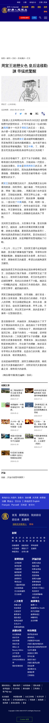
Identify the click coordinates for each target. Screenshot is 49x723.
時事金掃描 (36, 569)
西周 (6, 128)
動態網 (40, 700)
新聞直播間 (25, 18)
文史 (14, 58)
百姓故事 (30, 666)
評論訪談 (36, 559)
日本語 (24, 505)
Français (6, 505)
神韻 (18, 2)
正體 (40, 2)
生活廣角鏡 (16, 634)
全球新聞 (17, 563)
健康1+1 (34, 605)
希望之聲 (6, 700)
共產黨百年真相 (33, 641)
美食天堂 (15, 644)
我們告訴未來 (32, 634)
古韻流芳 (17, 611)
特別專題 (31, 630)
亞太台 (18, 501)
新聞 (14, 533)
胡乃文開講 (35, 611)
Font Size (37, 113)
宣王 (21, 139)
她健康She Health (38, 608)
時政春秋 (35, 572)
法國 (4, 501)
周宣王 (25, 128)
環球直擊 (17, 566)
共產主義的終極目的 (35, 644)
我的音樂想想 (17, 666)
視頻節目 (36, 515)
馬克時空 (35, 591)
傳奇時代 (30, 637)
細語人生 (35, 597)
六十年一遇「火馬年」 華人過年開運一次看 (17, 424)
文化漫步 (21, 58)
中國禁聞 (17, 569)
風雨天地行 (31, 660)
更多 (24, 703)
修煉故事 (30, 672)
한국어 (32, 505)
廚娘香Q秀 (16, 656)
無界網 (5, 703)
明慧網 (32, 700)
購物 (31, 524)
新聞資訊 (24, 515)
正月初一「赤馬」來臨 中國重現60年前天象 (40, 424)
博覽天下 (25, 548)
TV (35, 18)
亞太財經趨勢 (19, 591)
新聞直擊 (17, 575)
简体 (45, 2)
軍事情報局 (36, 582)
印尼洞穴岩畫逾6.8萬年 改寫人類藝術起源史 (17, 455)
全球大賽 (25, 552)
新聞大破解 (36, 579)
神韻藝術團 (17, 697)
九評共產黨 (31, 650)
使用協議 (6, 689)
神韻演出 (15, 552)
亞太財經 (17, 594)
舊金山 (10, 501)
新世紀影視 (15, 703)
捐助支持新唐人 (20, 524)
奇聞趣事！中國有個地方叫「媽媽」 (17, 407)
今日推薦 (15, 548)
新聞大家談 (36, 563)
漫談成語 (17, 617)
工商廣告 (30, 675)
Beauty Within (17, 650)
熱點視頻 (25, 545)
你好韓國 (15, 641)
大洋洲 (35, 498)
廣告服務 (26, 689)
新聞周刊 (17, 579)
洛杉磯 (28, 498)
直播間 (25, 519)
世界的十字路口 (38, 588)
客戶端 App (7, 692)
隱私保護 (36, 685)
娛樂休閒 (16, 630)
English (36, 501)
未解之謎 (17, 605)
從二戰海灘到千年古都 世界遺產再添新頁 (17, 393)
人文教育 (18, 601)
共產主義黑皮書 (33, 663)
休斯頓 (43, 498)
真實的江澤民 (32, 653)
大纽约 (13, 498)
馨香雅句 (17, 614)
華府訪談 (17, 582)
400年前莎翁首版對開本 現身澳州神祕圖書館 (40, 393)
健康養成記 (35, 614)
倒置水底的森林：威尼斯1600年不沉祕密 (17, 438)
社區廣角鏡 (18, 588)
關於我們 (16, 685)
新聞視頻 (18, 559)
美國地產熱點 (19, 627)
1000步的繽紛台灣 (18, 661)
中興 (30, 146)
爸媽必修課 (18, 621)
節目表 (15, 519)
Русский (15, 505)
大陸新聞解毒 (37, 594)
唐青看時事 (36, 585)
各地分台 (33, 2)
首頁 (3, 58)
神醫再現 (34, 617)
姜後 (19, 166)
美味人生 (15, 647)
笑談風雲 (17, 608)
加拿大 (21, 498)
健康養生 (35, 601)
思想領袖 (35, 575)
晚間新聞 (17, 572)
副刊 (8, 58)
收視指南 (26, 685)
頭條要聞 (15, 545)
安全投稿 (16, 689)
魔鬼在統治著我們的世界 (37, 647)
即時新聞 (34, 545)
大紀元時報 (29, 697)
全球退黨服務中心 (20, 700)
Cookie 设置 (24, 719)
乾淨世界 (40, 697)
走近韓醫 (34, 621)
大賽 (25, 2)
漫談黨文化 (31, 669)
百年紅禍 (30, 656)
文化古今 (17, 624)
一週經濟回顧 (19, 585)
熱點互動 (35, 566)
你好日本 (15, 637)
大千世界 (15, 653)
